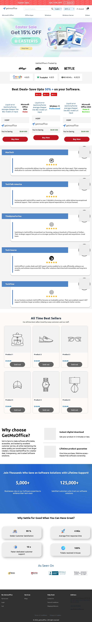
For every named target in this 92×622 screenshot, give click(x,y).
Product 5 (38, 400)
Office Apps (29, 15)
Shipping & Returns (52, 606)
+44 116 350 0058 (75, 606)
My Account (4, 598)
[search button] (52, 9)
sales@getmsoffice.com (77, 609)
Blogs (26, 598)
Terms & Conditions (52, 602)
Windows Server (68, 15)
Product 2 (38, 354)
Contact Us (50, 598)
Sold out (17, 364)
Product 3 (66, 354)
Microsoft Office (8, 15)
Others (87, 15)
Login (3, 602)
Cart (2, 606)
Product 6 (66, 400)
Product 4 (9, 400)
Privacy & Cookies (55, 615)
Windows (48, 15)
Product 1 (9, 354)
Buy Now (15, 139)
